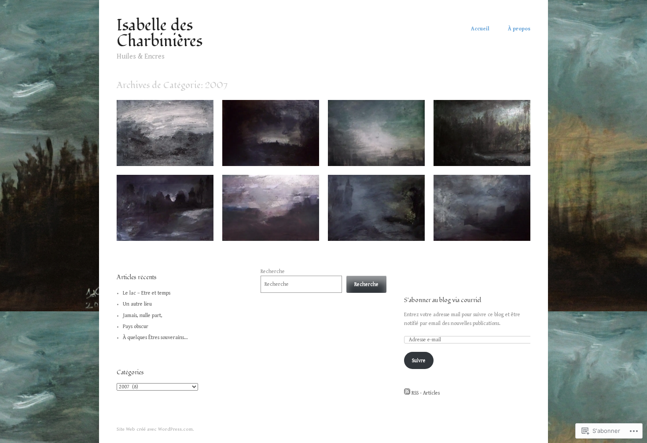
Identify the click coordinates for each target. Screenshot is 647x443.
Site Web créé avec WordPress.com (155, 429)
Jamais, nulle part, (142, 315)
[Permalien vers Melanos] (165, 239)
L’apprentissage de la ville (388, 231)
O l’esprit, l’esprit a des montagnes (472, 227)
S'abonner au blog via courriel (442, 300)
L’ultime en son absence (285, 156)
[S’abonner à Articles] (407, 393)
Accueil (480, 29)
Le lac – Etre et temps (146, 293)
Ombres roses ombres (497, 156)
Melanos (197, 231)
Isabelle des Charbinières (159, 33)
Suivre (419, 360)
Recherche (273, 271)
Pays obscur (135, 326)
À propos (519, 29)
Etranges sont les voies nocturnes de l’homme (266, 227)
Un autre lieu (137, 304)
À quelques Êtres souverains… (155, 337)
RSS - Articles (426, 393)
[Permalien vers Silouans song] (165, 164)
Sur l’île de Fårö (400, 156)
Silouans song (190, 156)
